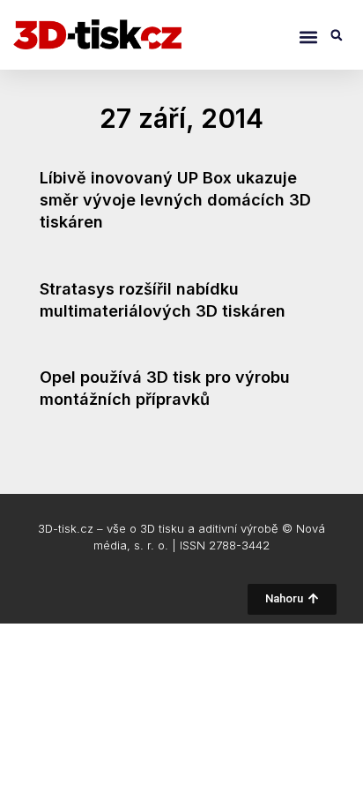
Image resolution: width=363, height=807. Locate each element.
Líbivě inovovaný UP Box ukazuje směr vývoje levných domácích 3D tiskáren (175, 199)
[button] (307, 36)
